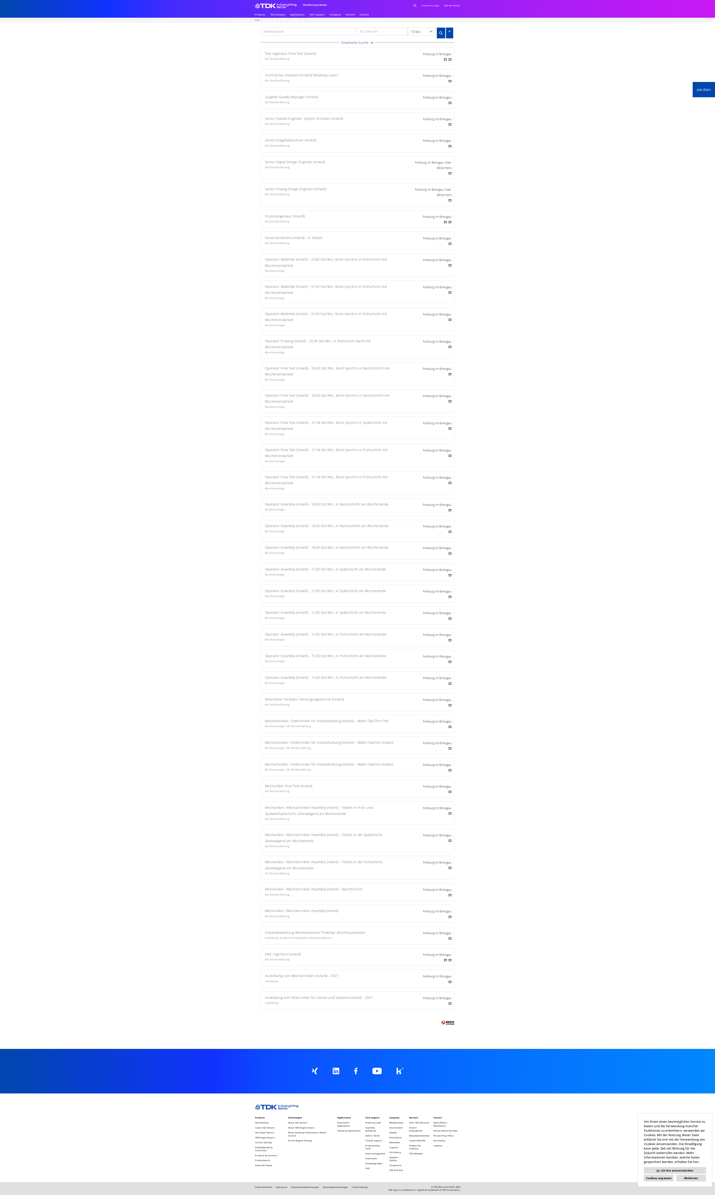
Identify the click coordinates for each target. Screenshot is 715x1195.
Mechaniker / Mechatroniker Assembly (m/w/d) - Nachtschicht (314, 889)
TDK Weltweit (416, 1153)
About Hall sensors (297, 1122)
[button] (357, 42)
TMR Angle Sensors (265, 1137)
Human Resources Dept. (445, 1130)
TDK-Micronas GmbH (315, 5)
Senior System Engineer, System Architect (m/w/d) (304, 118)
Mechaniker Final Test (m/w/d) (288, 786)
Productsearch (262, 1160)
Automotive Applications (343, 1124)
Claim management (375, 1153)
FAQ (367, 1168)
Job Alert (704, 89)
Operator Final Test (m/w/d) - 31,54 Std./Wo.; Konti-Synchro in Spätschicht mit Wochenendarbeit (326, 425)
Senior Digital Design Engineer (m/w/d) (295, 162)
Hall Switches (261, 1122)
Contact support (373, 1140)
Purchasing (395, 1152)
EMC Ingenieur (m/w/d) (283, 954)
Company (335, 14)
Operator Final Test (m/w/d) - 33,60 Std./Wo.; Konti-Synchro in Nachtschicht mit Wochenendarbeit (327, 371)
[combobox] (421, 31)
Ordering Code (373, 1122)
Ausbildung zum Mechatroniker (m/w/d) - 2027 (301, 975)
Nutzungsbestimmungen (335, 1187)
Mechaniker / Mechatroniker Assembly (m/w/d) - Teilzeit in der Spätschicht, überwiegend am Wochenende (324, 837)
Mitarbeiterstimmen (419, 1135)
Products (260, 14)
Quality (393, 1132)
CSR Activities (396, 1170)
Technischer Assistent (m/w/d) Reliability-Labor (301, 75)
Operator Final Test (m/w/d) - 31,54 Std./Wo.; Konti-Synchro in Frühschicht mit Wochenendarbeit (326, 453)
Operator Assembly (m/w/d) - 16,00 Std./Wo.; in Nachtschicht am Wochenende (326, 504)
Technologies (277, 14)
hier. (696, 1162)
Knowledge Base (373, 1163)
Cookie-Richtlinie (263, 1187)
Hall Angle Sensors (264, 1132)
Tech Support (317, 14)
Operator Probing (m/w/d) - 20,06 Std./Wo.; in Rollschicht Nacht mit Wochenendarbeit (318, 344)
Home (257, 20)
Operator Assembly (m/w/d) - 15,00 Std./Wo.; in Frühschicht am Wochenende (325, 634)
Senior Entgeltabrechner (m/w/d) (291, 140)
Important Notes (263, 1165)
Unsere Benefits (417, 1140)
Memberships (396, 1122)
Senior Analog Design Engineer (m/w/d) (295, 189)
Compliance (395, 1165)
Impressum (281, 1187)
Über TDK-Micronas (419, 1122)
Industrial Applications (348, 1130)
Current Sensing (263, 1142)
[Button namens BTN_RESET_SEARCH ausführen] (449, 31)
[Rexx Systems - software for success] (447, 1022)
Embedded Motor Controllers (264, 1149)
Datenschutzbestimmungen (305, 1187)
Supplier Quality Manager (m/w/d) (291, 97)
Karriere (350, 14)
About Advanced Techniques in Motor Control (307, 1134)
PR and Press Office (443, 1135)
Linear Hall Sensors (265, 1127)
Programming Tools (372, 1147)
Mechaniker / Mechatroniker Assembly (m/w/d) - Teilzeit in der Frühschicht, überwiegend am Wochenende (324, 865)
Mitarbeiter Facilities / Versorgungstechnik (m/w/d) (304, 699)
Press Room (395, 1137)
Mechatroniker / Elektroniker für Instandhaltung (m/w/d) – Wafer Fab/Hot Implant (329, 742)
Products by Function (266, 1155)
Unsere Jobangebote (415, 1129)
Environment (396, 1127)
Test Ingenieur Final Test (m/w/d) (290, 53)
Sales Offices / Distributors (440, 1124)
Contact (364, 14)
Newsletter (394, 1142)
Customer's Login (430, 5)
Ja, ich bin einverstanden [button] (675, 1170)
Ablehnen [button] (691, 1178)
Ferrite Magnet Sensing (300, 1140)
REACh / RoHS (372, 1135)
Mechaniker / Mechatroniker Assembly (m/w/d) (302, 910)
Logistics (393, 1147)
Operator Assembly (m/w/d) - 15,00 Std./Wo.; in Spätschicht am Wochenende (325, 569)
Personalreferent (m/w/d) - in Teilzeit (293, 237)
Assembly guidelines (370, 1129)
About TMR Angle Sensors (301, 1127)
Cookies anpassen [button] (659, 1178)
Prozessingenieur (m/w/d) (285, 216)
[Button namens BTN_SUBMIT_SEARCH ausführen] (441, 33)
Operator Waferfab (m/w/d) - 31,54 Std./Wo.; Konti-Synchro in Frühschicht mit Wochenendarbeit (326, 289)
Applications (297, 14)
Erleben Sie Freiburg (415, 1147)
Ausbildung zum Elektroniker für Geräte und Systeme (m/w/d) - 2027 (319, 997)
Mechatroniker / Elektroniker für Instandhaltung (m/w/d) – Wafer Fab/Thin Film (327, 721)
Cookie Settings (360, 1187)
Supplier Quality (393, 1159)
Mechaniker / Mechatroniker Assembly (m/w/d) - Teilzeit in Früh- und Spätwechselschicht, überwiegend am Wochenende (319, 810)
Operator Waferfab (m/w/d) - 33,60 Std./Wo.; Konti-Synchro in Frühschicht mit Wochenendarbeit (326, 262)
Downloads (371, 1158)
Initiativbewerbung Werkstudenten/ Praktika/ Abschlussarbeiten (315, 932)
